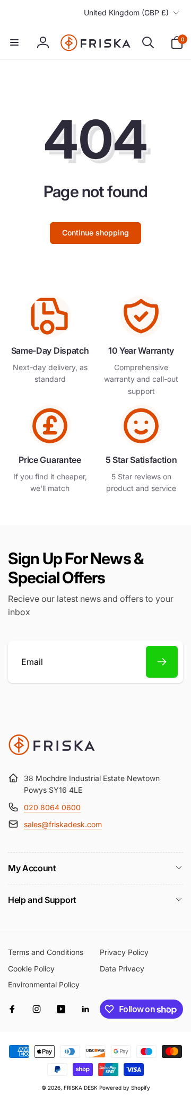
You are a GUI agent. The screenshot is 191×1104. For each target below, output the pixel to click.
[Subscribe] (162, 662)
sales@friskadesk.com (63, 824)
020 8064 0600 (52, 807)
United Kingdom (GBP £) (126, 12)
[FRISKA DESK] (52, 752)
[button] (14, 42)
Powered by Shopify (124, 1087)
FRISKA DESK (81, 1087)
